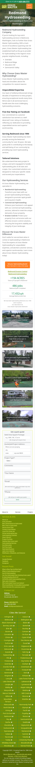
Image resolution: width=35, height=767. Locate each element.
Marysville (8, 690)
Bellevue (8, 620)
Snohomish (8, 728)
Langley (8, 684)
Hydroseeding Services (9, 543)
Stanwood (25, 731)
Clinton (8, 637)
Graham (25, 664)
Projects (30, 512)
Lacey (8, 678)
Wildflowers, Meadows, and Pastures (13, 553)
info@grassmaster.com (16, 606)
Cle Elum (25, 634)
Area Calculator (7, 521)
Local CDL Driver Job (8, 531)
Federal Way (7, 655)
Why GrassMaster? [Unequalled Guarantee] (15, 585)
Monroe (25, 696)
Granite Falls (8, 667)
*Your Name (9, 473)
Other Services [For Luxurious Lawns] (13, 587)
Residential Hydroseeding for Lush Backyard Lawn (17, 398)
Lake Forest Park (25, 678)
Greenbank (25, 667)
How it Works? (6, 537)
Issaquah (25, 670)
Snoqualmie (25, 728)
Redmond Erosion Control (17, 271)
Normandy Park (25, 704)
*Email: (7, 481)
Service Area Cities (8, 527)
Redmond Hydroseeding (17, 274)
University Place (25, 740)
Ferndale (25, 655)
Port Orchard (8, 713)
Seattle (25, 722)
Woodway (8, 746)
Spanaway (8, 731)
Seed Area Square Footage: (14, 435)
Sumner (25, 734)
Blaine (25, 623)
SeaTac (7, 722)
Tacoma (8, 737)
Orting (7, 710)
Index (8, 670)
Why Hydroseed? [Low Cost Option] (13, 583)
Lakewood (25, 681)
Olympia (25, 707)
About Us (5, 512)
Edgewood (25, 646)
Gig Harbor (25, 661)
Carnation (8, 634)
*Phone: (7, 492)
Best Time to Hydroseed (9, 525)
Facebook (5, 561)
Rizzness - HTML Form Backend (17, 756)
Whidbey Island (8, 743)
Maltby (7, 687)
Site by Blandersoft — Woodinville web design (17, 754)
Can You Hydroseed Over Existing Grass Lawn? (16, 575)
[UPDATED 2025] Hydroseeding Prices (13, 579)
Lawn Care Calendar (8, 551)
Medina (25, 690)
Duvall (25, 643)
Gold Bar (8, 664)
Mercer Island (8, 693)
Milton (7, 696)
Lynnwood (25, 684)
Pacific (25, 710)
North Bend (8, 707)
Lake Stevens (8, 681)
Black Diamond (8, 623)
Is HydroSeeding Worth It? (10, 577)
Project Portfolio (7, 539)
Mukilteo (25, 699)
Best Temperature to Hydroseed (12, 523)
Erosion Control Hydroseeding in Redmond (17, 378)
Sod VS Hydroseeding (9, 573)
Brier (8, 628)
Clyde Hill (25, 637)
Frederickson (25, 658)
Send (17, 500)
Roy (8, 719)
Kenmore (7, 673)
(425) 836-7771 (23, 1)
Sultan (8, 734)
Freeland (8, 661)
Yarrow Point (25, 746)
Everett (7, 652)
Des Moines (25, 640)
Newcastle (8, 704)
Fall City (25, 652)
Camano (25, 631)
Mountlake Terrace (8, 700)
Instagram (5, 563)
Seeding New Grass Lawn (10, 541)
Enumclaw (25, 649)
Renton (25, 716)
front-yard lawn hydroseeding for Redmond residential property (17, 358)
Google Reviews (7, 559)
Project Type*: (9, 458)
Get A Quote (29, 6)
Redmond (8, 716)
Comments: (8, 465)
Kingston (8, 675)
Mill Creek (25, 693)
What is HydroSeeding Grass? (11, 571)
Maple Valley (25, 687)
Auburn (25, 617)
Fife (8, 658)
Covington (8, 640)
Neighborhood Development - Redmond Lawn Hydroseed (17, 418)
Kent (25, 673)
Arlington (7, 617)
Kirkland (25, 675)
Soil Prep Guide (7, 547)
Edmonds (7, 649)
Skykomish (25, 725)
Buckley (25, 628)
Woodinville (25, 743)
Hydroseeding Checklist (9, 535)
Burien (7, 631)
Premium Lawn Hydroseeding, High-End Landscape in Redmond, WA (17, 338)
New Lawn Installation (9, 581)
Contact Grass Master (9, 529)
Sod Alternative (7, 545)
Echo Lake (8, 646)
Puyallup (25, 713)
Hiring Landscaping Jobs (9, 533)
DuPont (8, 643)
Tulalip (7, 740)
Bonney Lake (8, 625)
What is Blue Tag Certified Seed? (12, 569)
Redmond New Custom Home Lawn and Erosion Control (17, 319)
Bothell (25, 625)
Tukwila (25, 737)
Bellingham (25, 620)
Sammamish (25, 719)
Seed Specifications (8, 549)
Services (17, 512)
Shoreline (7, 725)
